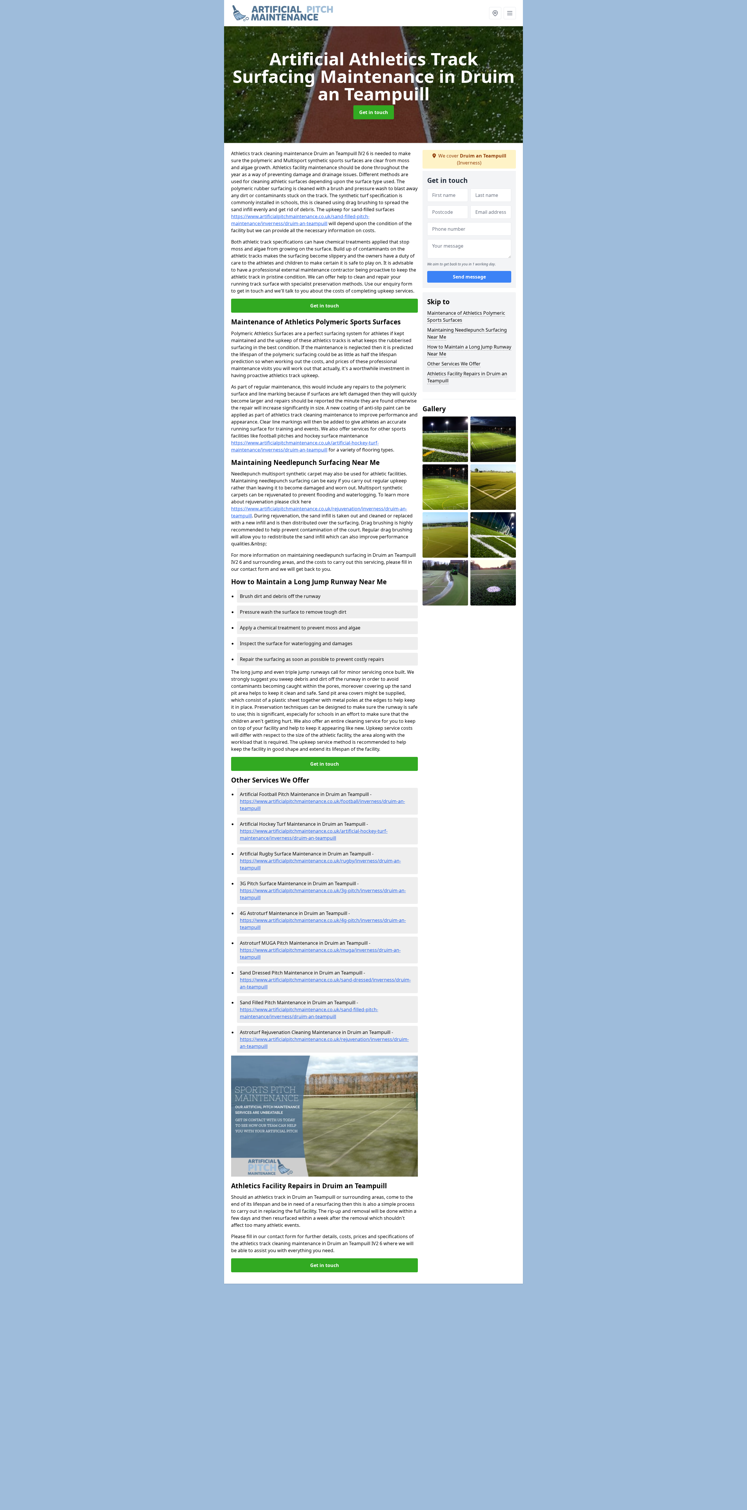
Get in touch (373, 112)
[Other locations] (495, 13)
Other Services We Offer (454, 364)
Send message (469, 277)
